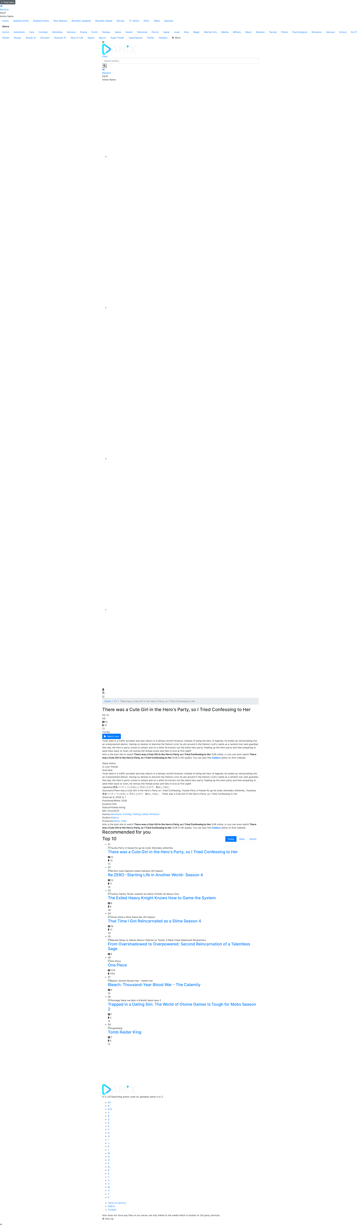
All (109, 1102)
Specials (168, 20)
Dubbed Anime (41, 20)
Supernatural (135, 37)
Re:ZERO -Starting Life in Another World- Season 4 (155, 874)
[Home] (183, 156)
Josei (177, 32)
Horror (155, 32)
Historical (142, 32)
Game (118, 32)
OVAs (146, 20)
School (342, 32)
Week (242, 839)
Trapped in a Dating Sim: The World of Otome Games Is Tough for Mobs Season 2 (182, 1006)
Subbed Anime (21, 20)
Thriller (150, 37)
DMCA (111, 1206)
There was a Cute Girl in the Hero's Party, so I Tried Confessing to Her (173, 851)
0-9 (110, 1109)
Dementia (57, 32)
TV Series (134, 20)
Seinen (5, 37)
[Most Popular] (183, 609)
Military (237, 32)
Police (284, 32)
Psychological (299, 32)
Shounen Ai (60, 37)
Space (91, 37)
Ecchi (94, 32)
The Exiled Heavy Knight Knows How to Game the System (162, 897)
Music (248, 32)
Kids (186, 32)
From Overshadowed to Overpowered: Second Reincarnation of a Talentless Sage (179, 946)
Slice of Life (77, 37)
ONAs (157, 20)
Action (5, 32)
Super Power (117, 37)
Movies (120, 20)
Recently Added (103, 20)
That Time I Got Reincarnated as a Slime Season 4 (154, 921)
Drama (83, 32)
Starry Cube (120, 820)
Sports (102, 37)
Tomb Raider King (124, 1032)
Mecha (224, 32)
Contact (112, 1209)
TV (115, 701)
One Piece (117, 965)
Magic (196, 32)
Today (231, 839)
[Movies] (183, 307)
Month (253, 839)
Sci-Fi (354, 32)
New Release (60, 20)
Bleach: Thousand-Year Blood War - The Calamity (154, 984)
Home (5, 20)
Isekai (166, 32)
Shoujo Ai (31, 37)
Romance (317, 32)
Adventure (19, 32)
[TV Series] (183, 458)
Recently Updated (81, 20)
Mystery (260, 32)
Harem (129, 32)
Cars (31, 32)
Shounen (44, 37)
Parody (273, 32)
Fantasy (106, 32)
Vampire (163, 37)
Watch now (113, 736)
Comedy (43, 32)
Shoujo (17, 37)
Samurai (330, 32)
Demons (71, 32)
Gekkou (115, 817)
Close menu (8, 2)
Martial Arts (210, 32)
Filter (105, 56)
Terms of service (117, 1202)
